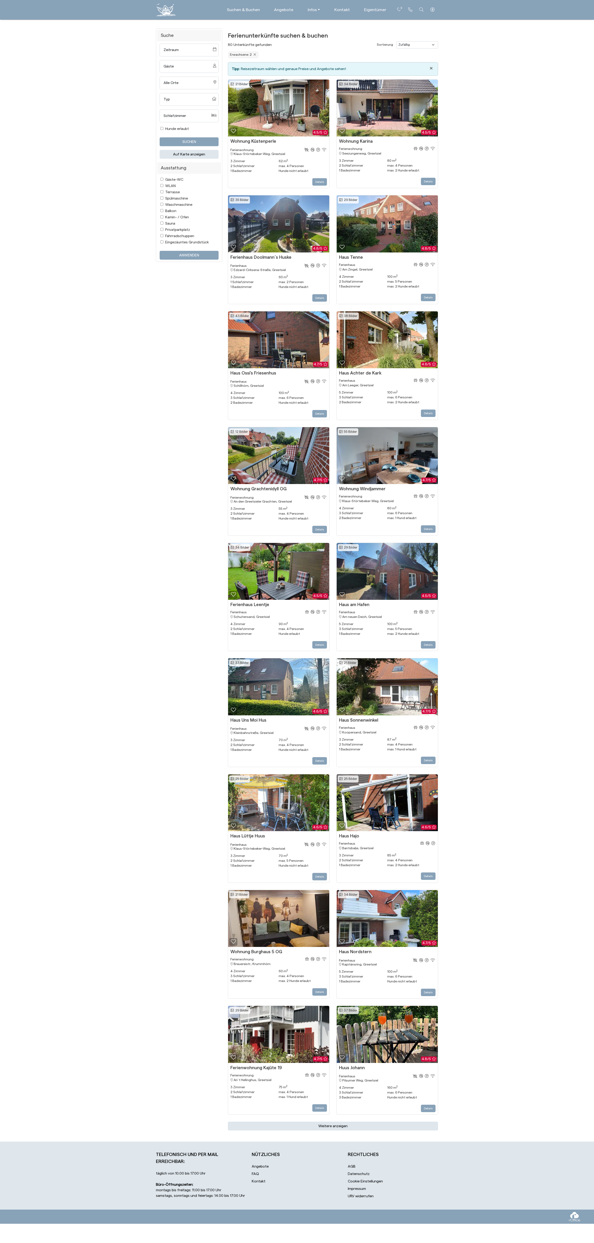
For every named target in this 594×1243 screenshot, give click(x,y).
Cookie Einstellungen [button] (365, 1181)
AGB (351, 1166)
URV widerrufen (361, 1196)
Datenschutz (359, 1174)
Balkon (170, 211)
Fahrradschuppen (179, 236)
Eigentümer (375, 10)
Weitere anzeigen (333, 1126)
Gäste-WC (174, 179)
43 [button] (241, 316)
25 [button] (241, 779)
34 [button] (350, 84)
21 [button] (241, 84)
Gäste (169, 66)
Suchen (189, 142)
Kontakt (342, 10)
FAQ (255, 1174)
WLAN (170, 186)
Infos (312, 10)
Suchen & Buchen (243, 10)
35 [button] (241, 200)
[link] (410, 9)
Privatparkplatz (177, 230)
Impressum (357, 1189)
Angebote (283, 10)
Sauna (170, 223)
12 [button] (241, 431)
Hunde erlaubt (177, 129)
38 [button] (349, 316)
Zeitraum (171, 50)
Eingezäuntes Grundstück (187, 242)
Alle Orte (171, 83)
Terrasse (172, 192)
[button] (233, 131)
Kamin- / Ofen (177, 217)
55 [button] (349, 431)
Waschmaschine (178, 205)
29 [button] (349, 200)
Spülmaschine (176, 198)
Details (319, 182)
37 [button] (349, 1010)
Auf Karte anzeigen (189, 154)
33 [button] (241, 663)
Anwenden (189, 255)
